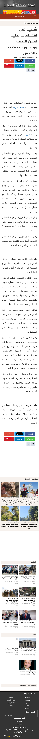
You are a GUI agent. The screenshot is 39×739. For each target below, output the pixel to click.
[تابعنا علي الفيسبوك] (3, 715)
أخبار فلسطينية (19, 718)
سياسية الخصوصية (19, 727)
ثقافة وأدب (11, 703)
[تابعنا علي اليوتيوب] (5, 715)
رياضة (11, 706)
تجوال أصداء (11, 700)
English (27, 23)
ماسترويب (10, 736)
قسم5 (28, 703)
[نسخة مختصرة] (8, 715)
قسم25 (19, 724)
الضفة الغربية (19, 107)
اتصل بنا (19, 721)
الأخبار (11, 697)
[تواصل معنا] (11, 715)
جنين (27, 134)
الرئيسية (34, 23)
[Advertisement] (19, 87)
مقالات (28, 706)
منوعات (27, 700)
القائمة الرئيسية (19, 17)
